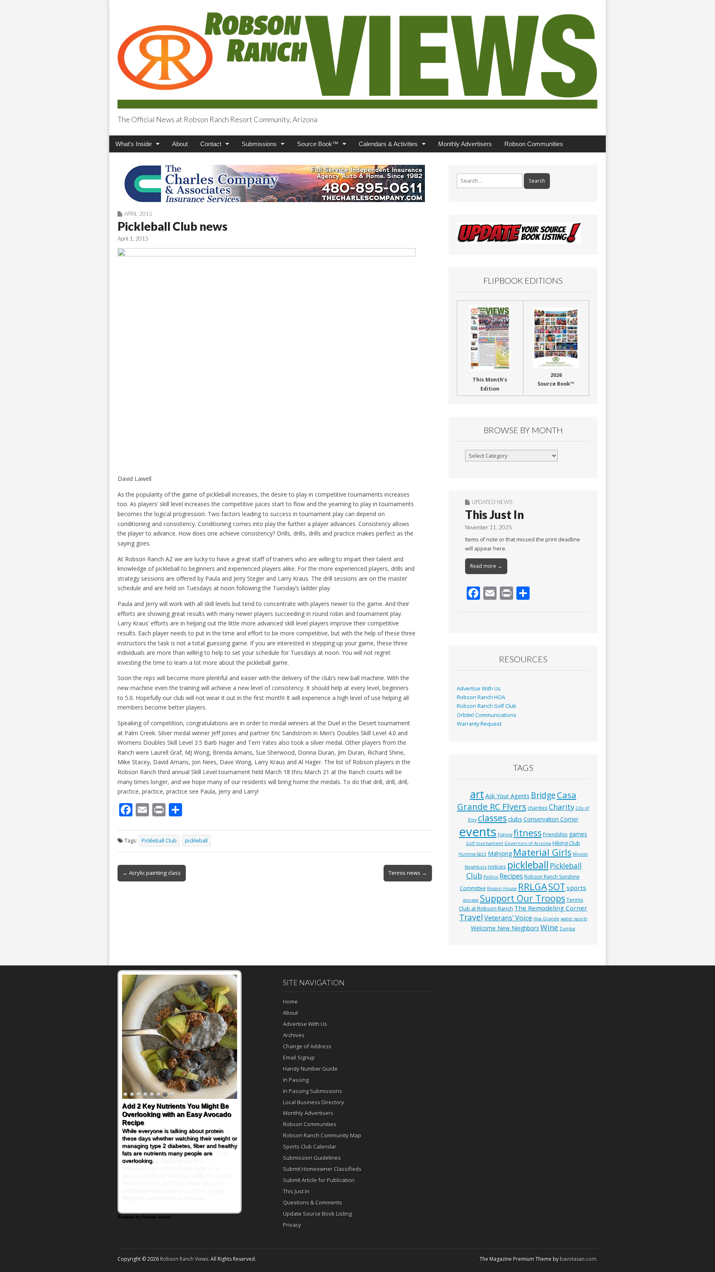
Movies (580, 854)
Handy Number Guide (310, 1068)
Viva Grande (546, 919)
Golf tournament (484, 843)
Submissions (259, 143)
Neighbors (476, 867)
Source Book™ (317, 143)
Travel (471, 917)
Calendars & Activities (388, 143)
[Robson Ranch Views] (357, 55)
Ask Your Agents (507, 796)
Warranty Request (479, 723)
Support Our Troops (522, 898)
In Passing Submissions (312, 1091)
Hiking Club (566, 843)
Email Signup (299, 1057)
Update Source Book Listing (317, 1213)
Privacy (292, 1225)
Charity (561, 807)
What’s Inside (133, 143)
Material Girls (542, 852)
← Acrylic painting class (151, 872)
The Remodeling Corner (550, 908)
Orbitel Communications (486, 715)
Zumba (567, 929)
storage (471, 900)
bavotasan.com (578, 1258)
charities (537, 807)
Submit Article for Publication (319, 1180)
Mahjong (500, 853)
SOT (556, 887)
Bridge (543, 795)
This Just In (494, 514)
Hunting (466, 854)
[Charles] (275, 183)
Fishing (505, 835)
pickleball (196, 840)
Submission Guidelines (312, 1157)
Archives (294, 1035)
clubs (515, 819)
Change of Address (307, 1046)
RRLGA (532, 886)
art (477, 794)
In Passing (296, 1080)
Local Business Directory (313, 1102)
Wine (549, 927)
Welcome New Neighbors (505, 928)
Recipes (511, 876)
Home (290, 1001)
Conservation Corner (550, 819)
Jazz (482, 853)
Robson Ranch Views (184, 1258)
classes (492, 818)
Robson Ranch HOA (481, 697)
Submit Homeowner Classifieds (322, 1169)
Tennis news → (408, 872)
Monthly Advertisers (465, 143)
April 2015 (138, 213)
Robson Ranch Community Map (322, 1135)
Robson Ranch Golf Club (486, 706)
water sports (574, 919)
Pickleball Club (159, 840)
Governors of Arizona (527, 843)
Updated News (492, 502)
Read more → (486, 566)
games (578, 834)
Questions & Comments (312, 1202)
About (180, 143)
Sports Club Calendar (309, 1146)
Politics (490, 877)
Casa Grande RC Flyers (516, 800)
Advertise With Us (479, 688)
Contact (210, 143)
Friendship (555, 834)
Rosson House (502, 888)
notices (497, 866)
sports (576, 887)
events (478, 831)
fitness (527, 833)
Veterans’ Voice (508, 917)
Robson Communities (533, 143)
